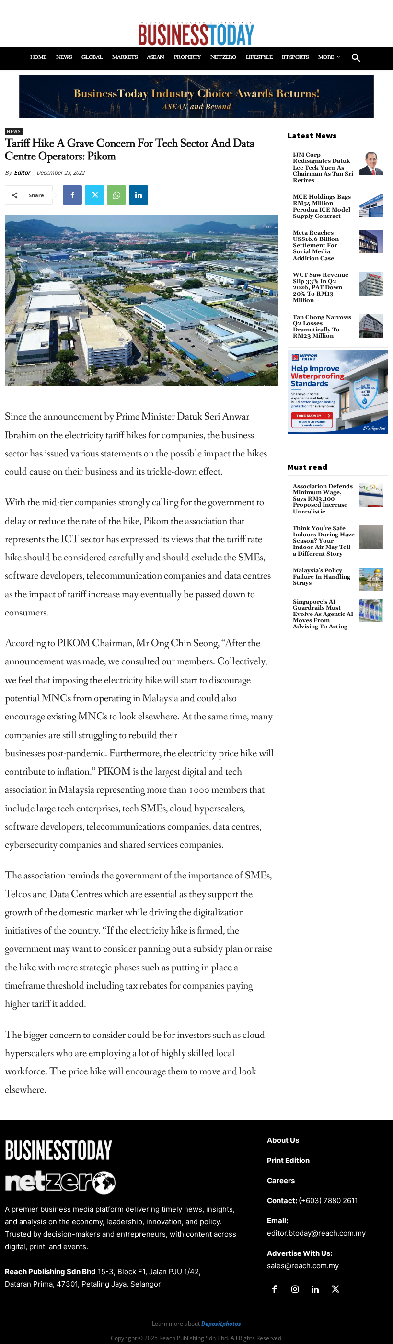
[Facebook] (72, 195)
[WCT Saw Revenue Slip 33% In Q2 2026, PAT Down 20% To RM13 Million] (371, 284)
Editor (22, 173)
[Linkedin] (138, 195)
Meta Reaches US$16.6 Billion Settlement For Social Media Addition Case (316, 245)
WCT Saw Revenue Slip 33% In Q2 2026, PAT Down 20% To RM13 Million (320, 288)
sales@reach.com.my (303, 1265)
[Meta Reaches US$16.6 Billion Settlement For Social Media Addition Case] (371, 241)
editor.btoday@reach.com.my (316, 1233)
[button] (356, 58)
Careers (281, 1180)
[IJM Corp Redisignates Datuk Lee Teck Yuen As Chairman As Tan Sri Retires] (371, 163)
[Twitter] (94, 195)
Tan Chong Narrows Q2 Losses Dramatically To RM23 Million (322, 327)
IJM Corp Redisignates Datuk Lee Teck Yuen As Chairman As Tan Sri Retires (323, 167)
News (14, 131)
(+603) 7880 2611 (328, 1200)
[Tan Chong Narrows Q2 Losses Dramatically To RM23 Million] (371, 326)
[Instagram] (294, 1290)
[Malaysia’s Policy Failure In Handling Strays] (371, 579)
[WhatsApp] (116, 195)
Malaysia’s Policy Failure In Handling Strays (321, 577)
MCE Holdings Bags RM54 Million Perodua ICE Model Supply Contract (322, 207)
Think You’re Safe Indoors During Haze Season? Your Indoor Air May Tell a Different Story (324, 541)
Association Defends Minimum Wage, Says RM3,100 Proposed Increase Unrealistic (323, 499)
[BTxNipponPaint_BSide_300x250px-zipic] (338, 431)
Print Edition (288, 1160)
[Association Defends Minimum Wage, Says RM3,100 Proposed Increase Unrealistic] (371, 495)
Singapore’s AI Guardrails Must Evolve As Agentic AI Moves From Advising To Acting (323, 614)
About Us (283, 1140)
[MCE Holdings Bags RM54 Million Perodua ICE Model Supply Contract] (371, 205)
